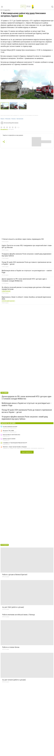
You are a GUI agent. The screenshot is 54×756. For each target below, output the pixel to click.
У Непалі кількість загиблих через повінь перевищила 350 (23, 239)
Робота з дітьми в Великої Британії (14, 575)
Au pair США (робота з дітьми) (13, 607)
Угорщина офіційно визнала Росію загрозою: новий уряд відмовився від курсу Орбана (26, 255)
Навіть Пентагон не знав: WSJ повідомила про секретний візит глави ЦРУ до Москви (27, 246)
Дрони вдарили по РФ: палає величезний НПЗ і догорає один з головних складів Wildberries (24, 280)
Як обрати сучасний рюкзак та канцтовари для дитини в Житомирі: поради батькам (26, 288)
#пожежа (13, 118)
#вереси (2, 118)
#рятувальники (20, 118)
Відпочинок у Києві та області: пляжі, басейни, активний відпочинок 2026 (26, 298)
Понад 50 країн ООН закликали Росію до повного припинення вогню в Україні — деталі (26, 263)
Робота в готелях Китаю (10, 647)
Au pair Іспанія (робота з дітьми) (14, 680)
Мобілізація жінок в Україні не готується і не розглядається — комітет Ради (27, 272)
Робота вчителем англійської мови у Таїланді (18, 615)
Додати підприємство (27, 452)
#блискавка (8, 118)
